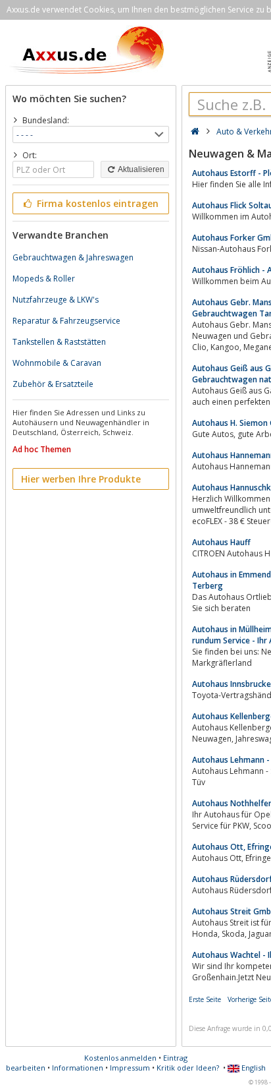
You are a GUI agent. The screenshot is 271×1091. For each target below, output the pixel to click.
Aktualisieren (140, 169)
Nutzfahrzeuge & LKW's (55, 299)
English (252, 1068)
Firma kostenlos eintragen (96, 203)
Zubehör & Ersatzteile (52, 384)
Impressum (130, 1068)
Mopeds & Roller (43, 278)
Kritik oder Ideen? (188, 1068)
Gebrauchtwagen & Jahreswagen (73, 257)
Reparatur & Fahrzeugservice (66, 320)
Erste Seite (205, 999)
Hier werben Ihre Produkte (81, 479)
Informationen (77, 1068)
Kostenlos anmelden (120, 1058)
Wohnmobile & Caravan (56, 363)
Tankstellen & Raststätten (59, 341)
